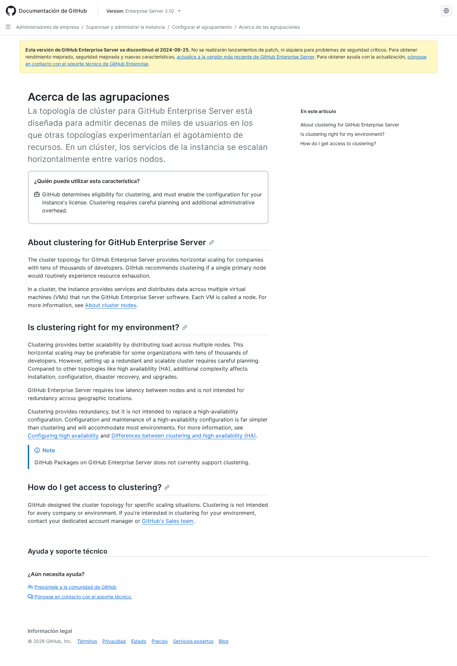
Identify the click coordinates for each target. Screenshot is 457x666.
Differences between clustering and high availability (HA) (183, 435)
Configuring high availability (63, 435)
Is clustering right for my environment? (103, 327)
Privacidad (114, 641)
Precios (160, 641)
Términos (87, 641)
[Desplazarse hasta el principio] (442, 651)
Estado (138, 641)
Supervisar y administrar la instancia (125, 27)
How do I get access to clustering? (95, 487)
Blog (224, 641)
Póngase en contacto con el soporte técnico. (83, 596)
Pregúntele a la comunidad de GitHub (75, 587)
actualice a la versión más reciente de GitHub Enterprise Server (245, 57)
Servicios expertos (193, 641)
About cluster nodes (110, 305)
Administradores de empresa (47, 27)
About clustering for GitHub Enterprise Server (117, 242)
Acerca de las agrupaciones (269, 27)
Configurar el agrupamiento (202, 27)
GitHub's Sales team (167, 520)
